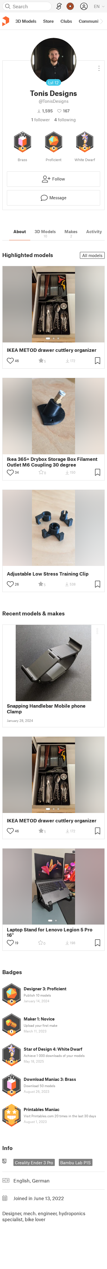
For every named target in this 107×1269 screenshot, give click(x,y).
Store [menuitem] (48, 21)
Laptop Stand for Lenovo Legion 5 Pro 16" (49, 932)
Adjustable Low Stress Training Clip (47, 573)
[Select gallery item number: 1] (48, 338)
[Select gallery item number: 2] (54, 338)
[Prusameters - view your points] (70, 6)
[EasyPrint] (59, 6)
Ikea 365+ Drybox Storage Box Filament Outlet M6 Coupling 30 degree (52, 461)
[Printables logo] (5, 21)
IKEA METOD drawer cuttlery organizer (51, 350)
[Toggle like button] (10, 360)
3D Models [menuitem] (25, 21)
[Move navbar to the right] (101, 21)
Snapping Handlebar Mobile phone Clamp (46, 708)
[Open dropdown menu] (99, 66)
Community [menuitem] (90, 21)
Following (65, 119)
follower (40, 119)
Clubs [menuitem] (66, 21)
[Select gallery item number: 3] (58, 338)
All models (92, 255)
